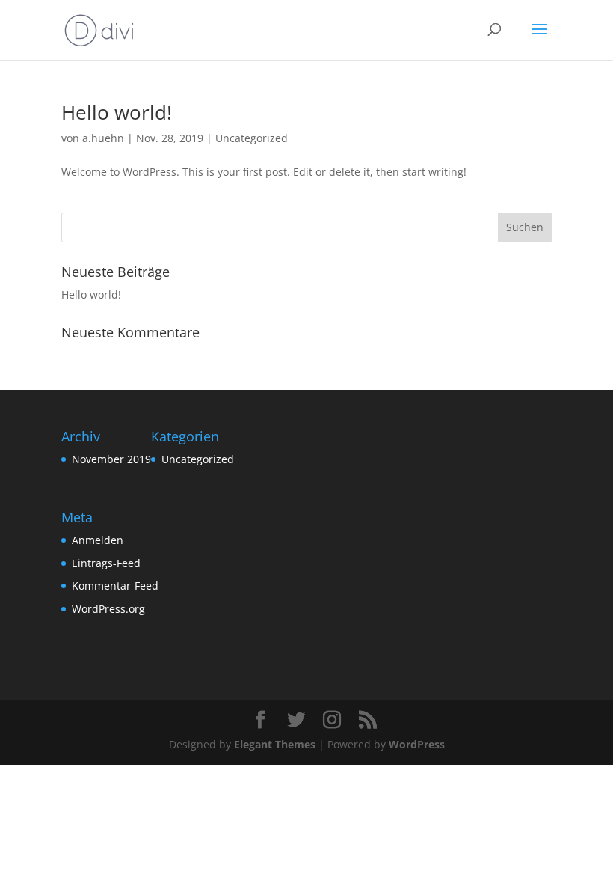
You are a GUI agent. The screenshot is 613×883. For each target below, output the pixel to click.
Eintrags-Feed (106, 563)
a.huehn (103, 138)
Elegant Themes (274, 744)
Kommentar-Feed (115, 585)
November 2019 (111, 459)
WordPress (417, 744)
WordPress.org (108, 609)
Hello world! (116, 112)
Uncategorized (251, 138)
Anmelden (97, 540)
